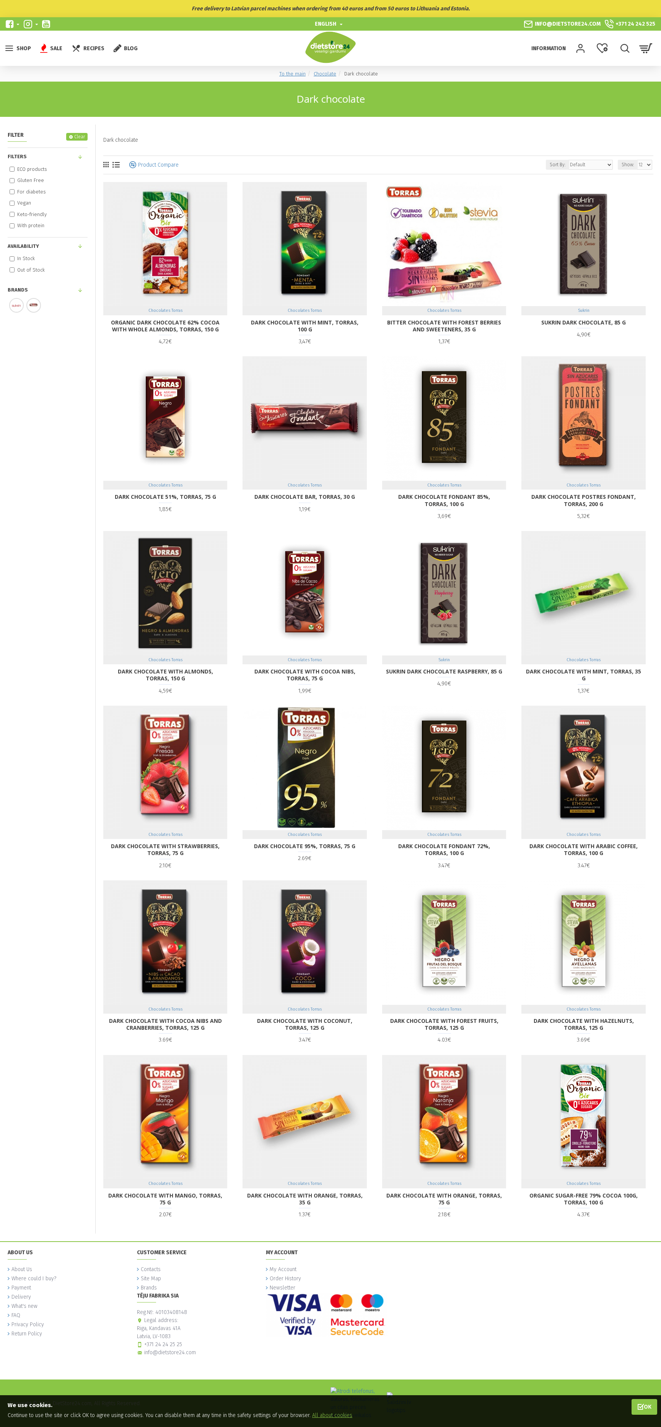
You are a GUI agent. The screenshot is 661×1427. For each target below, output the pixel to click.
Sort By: (557, 164)
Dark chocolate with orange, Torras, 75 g (444, 1199)
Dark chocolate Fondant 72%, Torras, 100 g (444, 850)
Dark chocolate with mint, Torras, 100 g (304, 326)
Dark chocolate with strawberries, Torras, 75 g (165, 850)
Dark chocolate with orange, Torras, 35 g (305, 1199)
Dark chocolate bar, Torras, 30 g (304, 496)
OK (647, 1406)
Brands (18, 290)
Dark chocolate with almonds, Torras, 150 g (165, 675)
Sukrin (583, 310)
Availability (23, 246)
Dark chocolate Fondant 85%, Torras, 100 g (444, 500)
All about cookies (332, 1415)
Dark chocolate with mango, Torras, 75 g (165, 1199)
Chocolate (325, 74)
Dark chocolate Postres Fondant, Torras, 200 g (583, 500)
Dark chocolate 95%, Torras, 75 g (304, 846)
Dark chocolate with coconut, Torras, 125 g (304, 1024)
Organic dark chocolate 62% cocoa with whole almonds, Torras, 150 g (165, 326)
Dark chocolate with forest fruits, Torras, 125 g (444, 1024)
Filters (17, 156)
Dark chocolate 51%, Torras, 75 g (165, 496)
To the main (292, 74)
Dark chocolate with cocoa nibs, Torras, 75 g (304, 675)
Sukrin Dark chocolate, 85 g (583, 322)
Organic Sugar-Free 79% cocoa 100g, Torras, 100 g (583, 1199)
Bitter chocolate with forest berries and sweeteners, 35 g (444, 326)
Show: (628, 164)
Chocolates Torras (165, 310)
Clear (79, 136)
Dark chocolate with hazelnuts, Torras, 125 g (584, 1024)
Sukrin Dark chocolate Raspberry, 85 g (444, 671)
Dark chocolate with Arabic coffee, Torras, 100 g (583, 850)
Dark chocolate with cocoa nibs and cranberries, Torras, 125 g (165, 1024)
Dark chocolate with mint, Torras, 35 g (583, 675)
